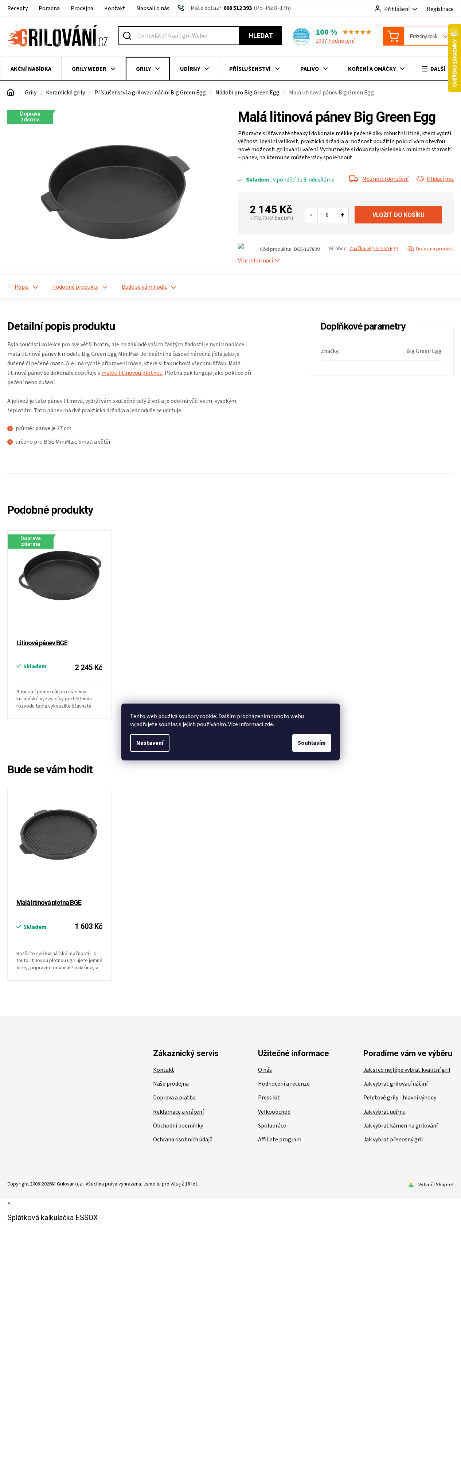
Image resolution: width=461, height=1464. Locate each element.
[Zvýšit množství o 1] (342, 215)
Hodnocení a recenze (284, 1084)
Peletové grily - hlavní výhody (399, 1098)
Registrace (440, 9)
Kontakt (114, 8)
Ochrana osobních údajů (182, 1140)
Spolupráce (272, 1126)
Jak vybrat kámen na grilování (400, 1126)
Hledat (261, 35)
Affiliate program (279, 1140)
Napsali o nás (152, 8)
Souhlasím (312, 743)
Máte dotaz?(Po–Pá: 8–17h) (241, 8)
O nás (265, 1070)
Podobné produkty (75, 287)
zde (268, 724)
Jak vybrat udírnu (384, 1112)
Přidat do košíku (398, 214)
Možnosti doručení (385, 179)
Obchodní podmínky (178, 1126)
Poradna (49, 8)
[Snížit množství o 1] (311, 215)
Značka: (373, 248)
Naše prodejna (171, 1084)
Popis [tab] (22, 287)
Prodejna (82, 8)
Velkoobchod (274, 1112)
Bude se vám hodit (144, 287)
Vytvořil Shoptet (436, 1184)
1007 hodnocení (335, 41)
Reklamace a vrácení (178, 1112)
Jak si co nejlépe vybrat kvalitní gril (406, 1070)
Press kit (269, 1098)
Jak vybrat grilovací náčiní (395, 1084)
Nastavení (149, 743)
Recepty (17, 8)
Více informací (255, 261)
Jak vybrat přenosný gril (393, 1140)
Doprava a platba (174, 1098)
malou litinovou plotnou (132, 373)
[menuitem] (30, 69)
